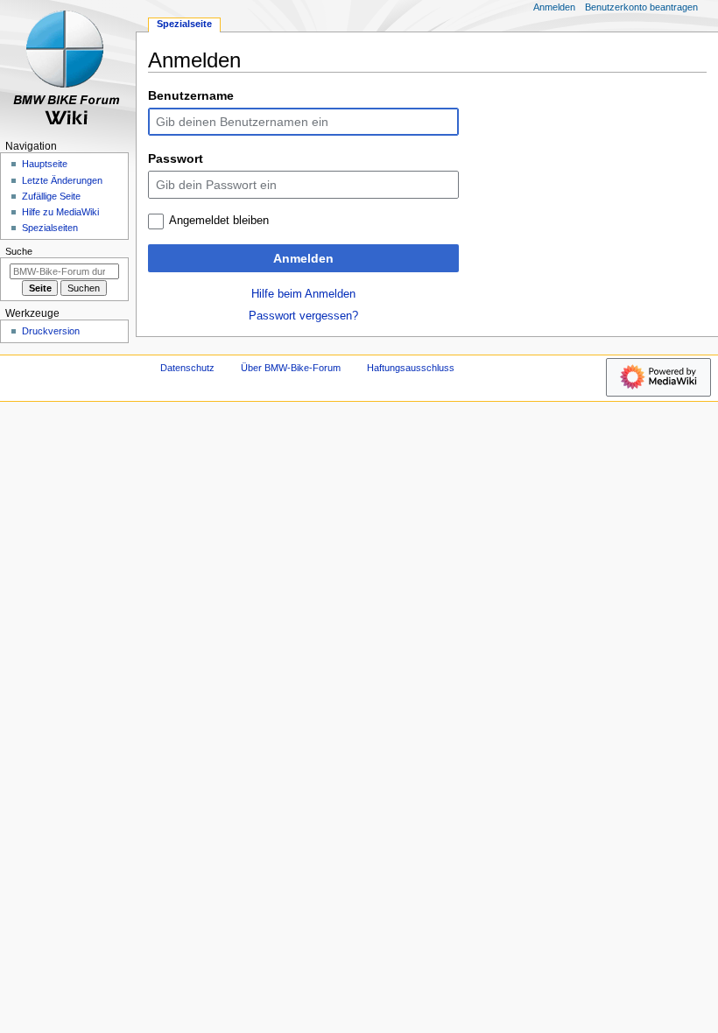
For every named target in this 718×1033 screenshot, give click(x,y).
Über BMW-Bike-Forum (291, 367)
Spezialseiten (50, 227)
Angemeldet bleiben (219, 220)
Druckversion (51, 331)
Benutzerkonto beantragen (641, 7)
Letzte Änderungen (62, 180)
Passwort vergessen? (303, 316)
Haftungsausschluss (410, 367)
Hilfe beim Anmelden (303, 294)
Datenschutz (187, 367)
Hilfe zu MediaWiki (60, 212)
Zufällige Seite (51, 196)
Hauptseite (44, 163)
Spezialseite (184, 23)
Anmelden (303, 258)
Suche (18, 251)
